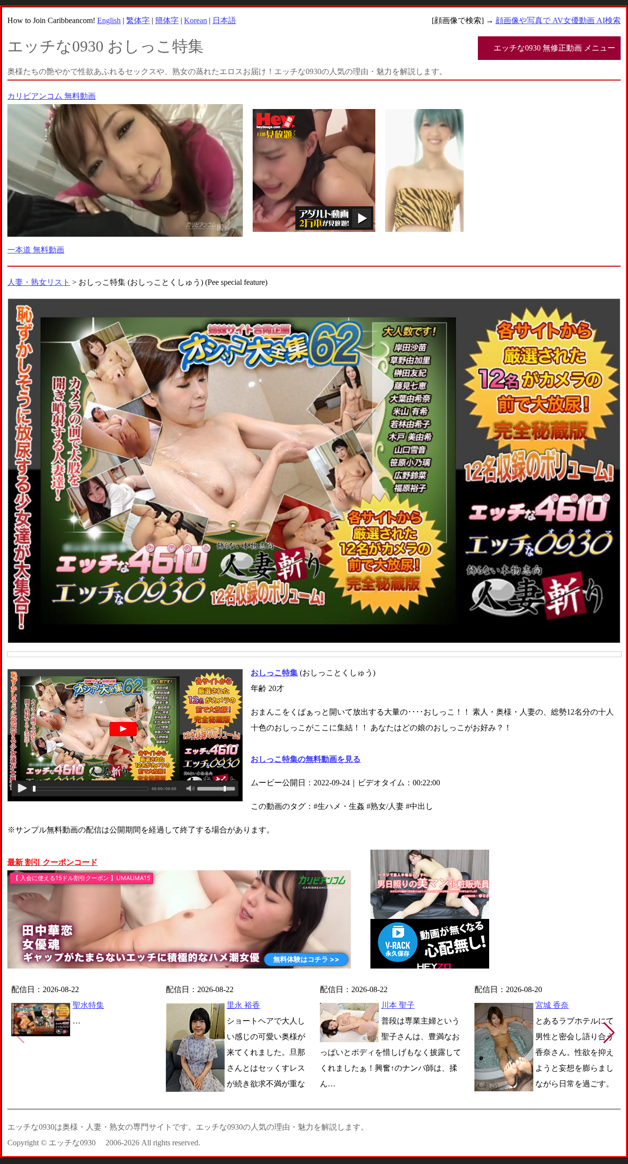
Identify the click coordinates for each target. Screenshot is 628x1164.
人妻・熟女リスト (38, 282)
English (109, 20)
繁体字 (138, 20)
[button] (609, 1033)
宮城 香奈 (552, 1005)
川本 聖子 (398, 1005)
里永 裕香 (243, 1005)
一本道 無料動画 (35, 250)
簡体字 (167, 20)
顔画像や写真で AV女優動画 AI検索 (558, 20)
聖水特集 (88, 1005)
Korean (195, 20)
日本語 (224, 20)
